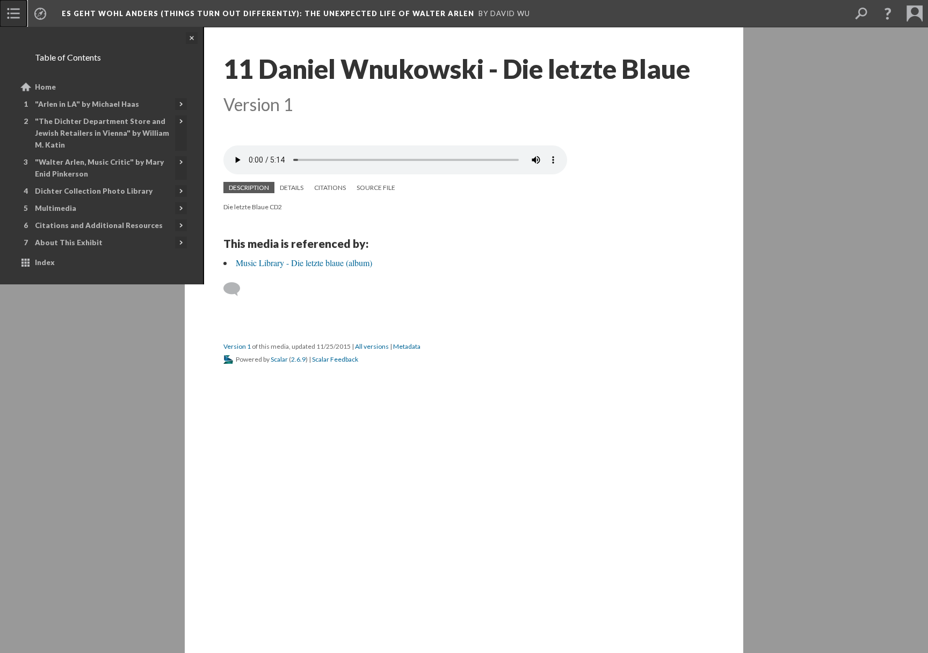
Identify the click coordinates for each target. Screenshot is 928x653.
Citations (330, 188)
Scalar (279, 359)
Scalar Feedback (335, 359)
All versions (372, 346)
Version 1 (237, 346)
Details (291, 188)
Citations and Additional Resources (99, 225)
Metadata (407, 346)
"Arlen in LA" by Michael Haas (87, 104)
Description (249, 188)
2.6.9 (298, 359)
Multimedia (55, 208)
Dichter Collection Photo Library (94, 191)
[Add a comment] (236, 289)
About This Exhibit (69, 242)
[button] (887, 13)
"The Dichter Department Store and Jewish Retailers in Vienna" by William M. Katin (102, 133)
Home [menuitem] (45, 87)
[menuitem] (13, 13)
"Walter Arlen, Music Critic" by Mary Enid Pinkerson (99, 168)
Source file (376, 188)
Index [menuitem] (45, 262)
